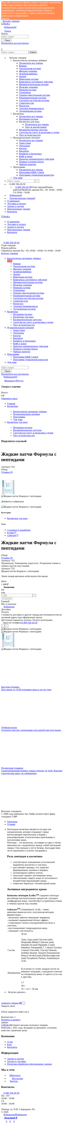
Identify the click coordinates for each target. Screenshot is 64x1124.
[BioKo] (5, 1025)
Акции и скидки (15, 206)
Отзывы (11, 824)
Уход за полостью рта (24, 435)
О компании (13, 201)
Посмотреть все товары (31, 63)
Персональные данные (18, 209)
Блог (9, 1044)
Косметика (12, 406)
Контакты (12, 211)
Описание (12, 821)
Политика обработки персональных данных (29, 1064)
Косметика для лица (17, 422)
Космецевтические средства (27, 430)
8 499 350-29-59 (23, 187)
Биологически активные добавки (30, 411)
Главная (11, 403)
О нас (10, 1042)
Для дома (17, 419)
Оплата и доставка (16, 1061)
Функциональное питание (26, 414)
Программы (19, 417)
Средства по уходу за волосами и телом (33, 433)
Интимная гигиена (22, 427)
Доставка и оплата (16, 203)
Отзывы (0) (7, 472)
